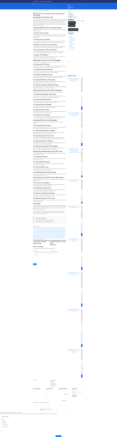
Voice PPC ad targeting (51, 227)
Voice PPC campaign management (52, 228)
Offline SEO (50, 391)
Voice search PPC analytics (41, 236)
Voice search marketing (60, 235)
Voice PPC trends (36, 230)
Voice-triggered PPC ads (41, 239)
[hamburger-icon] (83, 4)
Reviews (71, 45)
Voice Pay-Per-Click (36, 227)
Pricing (36, 394)
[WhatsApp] (73, 19)
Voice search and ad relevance (40, 232)
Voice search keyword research (51, 235)
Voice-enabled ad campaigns (44, 237)
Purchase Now (58, 436)
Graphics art (70, 16)
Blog (68, 8)
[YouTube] (71, 19)
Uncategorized (72, 48)
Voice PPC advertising (59, 227)
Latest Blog (37, 392)
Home (34, 10)
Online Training (70, 7)
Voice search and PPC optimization (38, 233)
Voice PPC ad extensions (44, 227)
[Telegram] (69, 19)
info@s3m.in (52, 386)
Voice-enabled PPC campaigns (54, 237)
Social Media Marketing (51, 395)
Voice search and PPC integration (60, 232)
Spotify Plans (72, 22)
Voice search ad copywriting (43, 230)
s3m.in (34, 12)
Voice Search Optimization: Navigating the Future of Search (45, 221)
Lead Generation (50, 392)
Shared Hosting (72, 47)
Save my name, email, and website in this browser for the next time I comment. (46, 252)
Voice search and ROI (47, 233)
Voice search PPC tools (49, 236)
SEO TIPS (37, 12)
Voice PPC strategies (61, 228)
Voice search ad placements (44, 231)
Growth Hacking (50, 394)
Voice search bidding (54, 233)
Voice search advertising (53, 231)
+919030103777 (53, 385)
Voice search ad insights (51, 230)
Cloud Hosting (70, 14)
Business (71, 37)
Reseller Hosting (72, 43)
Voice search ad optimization (60, 230)
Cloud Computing (72, 38)
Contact (69, 18)
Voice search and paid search (49, 232)
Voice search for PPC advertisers (41, 235)
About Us (36, 390)
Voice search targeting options (58, 236)
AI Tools (69, 12)
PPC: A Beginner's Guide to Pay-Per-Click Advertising (44, 220)
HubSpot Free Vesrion (73, 29)
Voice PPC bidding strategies (42, 228)
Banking (71, 36)
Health (71, 42)
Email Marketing (50, 390)
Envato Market (71, 25)
